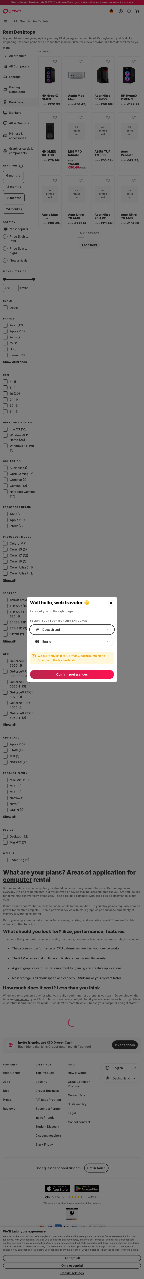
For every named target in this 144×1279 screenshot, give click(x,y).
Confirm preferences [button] (72, 674)
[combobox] (72, 629)
